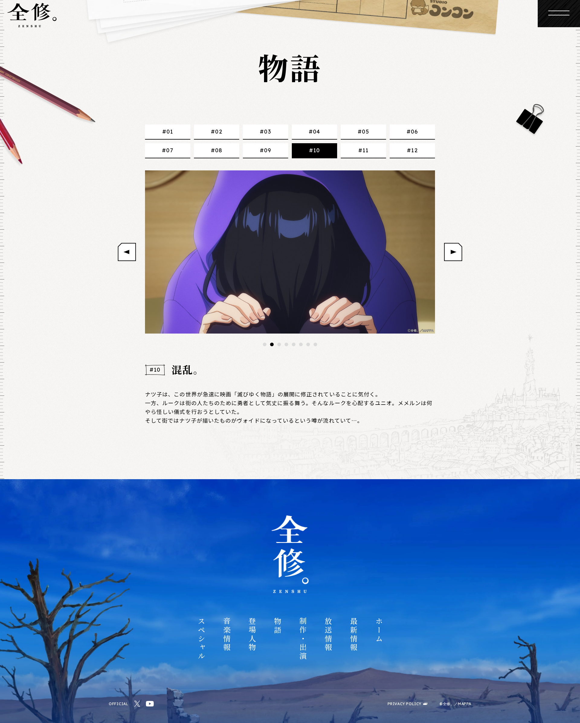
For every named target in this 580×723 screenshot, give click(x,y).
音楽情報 (226, 634)
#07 (167, 150)
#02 (216, 131)
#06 (412, 131)
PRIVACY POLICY (404, 704)
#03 (265, 131)
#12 (412, 150)
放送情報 (328, 634)
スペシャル (201, 639)
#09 (265, 150)
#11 (363, 150)
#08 (216, 150)
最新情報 (353, 634)
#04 (314, 131)
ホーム (378, 630)
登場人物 (252, 634)
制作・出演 (302, 639)
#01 (167, 131)
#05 (363, 131)
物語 (277, 626)
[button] (264, 344)
